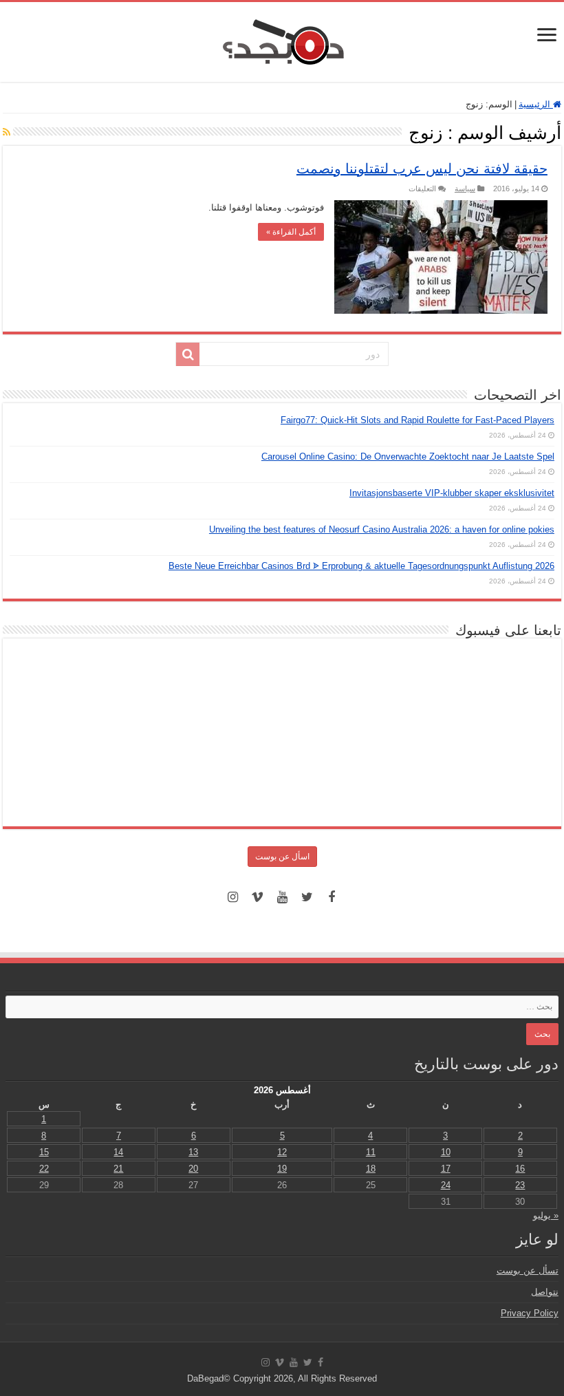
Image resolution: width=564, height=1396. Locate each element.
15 (44, 1152)
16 (520, 1168)
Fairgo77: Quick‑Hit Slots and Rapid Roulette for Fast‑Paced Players (417, 420)
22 (44, 1168)
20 (193, 1168)
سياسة (465, 188)
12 (282, 1152)
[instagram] (232, 897)
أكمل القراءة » (291, 232)
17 (446, 1168)
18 (371, 1168)
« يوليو (545, 1215)
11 (371, 1152)
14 (118, 1152)
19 (282, 1168)
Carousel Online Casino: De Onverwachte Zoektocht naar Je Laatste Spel (407, 456)
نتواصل (544, 1292)
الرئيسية (536, 104)
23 (520, 1185)
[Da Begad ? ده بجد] (282, 39)
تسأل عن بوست (527, 1270)
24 (446, 1185)
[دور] (187, 354)
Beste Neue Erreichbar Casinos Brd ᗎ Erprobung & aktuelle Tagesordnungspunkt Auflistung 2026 (361, 566)
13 (193, 1152)
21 (118, 1168)
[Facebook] (332, 897)
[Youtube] (282, 897)
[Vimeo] (257, 897)
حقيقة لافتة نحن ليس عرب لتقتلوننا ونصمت (421, 168)
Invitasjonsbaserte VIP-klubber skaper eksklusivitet (451, 493)
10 (446, 1152)
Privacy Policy (529, 1313)
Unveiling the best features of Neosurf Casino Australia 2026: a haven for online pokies (381, 529)
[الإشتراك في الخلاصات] (6, 132)
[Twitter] (307, 897)
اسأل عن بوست (282, 856)
